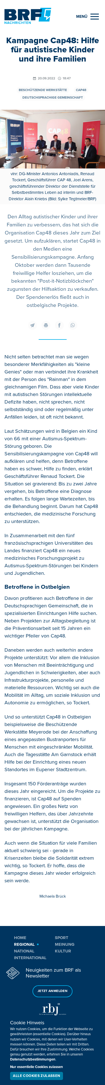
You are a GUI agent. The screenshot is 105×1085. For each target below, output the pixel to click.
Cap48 (81, 90)
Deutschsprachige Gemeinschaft (52, 98)
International (30, 957)
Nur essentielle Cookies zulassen (36, 1067)
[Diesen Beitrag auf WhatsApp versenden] (72, 325)
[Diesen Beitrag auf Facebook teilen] (59, 325)
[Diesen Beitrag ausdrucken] (45, 325)
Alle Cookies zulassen (36, 1076)
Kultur (63, 951)
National (24, 951)
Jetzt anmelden (52, 991)
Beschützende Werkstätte (43, 90)
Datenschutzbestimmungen (32, 1059)
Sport (61, 937)
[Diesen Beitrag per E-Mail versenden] (32, 325)
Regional (24, 944)
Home (20, 937)
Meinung (64, 944)
